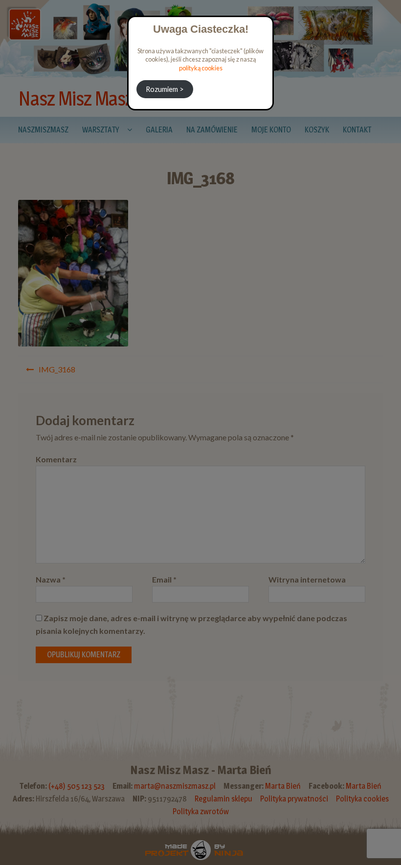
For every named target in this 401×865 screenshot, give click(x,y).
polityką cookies (201, 68)
